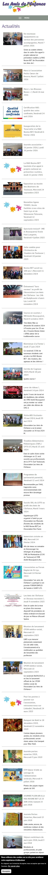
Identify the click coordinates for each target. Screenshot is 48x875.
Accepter (6, 871)
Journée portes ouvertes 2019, (33, 754)
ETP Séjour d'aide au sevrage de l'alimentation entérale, (33, 776)
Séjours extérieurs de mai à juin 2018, (34, 840)
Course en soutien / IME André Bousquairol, (34, 316)
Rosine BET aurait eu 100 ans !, (34, 271)
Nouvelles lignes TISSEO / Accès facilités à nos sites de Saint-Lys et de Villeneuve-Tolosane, (34, 211)
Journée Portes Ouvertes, (34, 817)
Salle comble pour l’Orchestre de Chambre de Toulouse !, (34, 253)
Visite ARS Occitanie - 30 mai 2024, (33, 418)
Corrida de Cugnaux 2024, (32, 372)
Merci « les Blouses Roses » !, (34, 92)
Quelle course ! (30, 379)
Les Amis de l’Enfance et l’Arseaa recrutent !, (34, 598)
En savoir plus (14, 866)
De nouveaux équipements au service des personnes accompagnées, (34, 39)
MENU (26, 18)
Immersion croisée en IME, (33, 539)
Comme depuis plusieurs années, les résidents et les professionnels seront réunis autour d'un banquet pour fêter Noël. (34, 738)
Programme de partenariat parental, (34, 477)
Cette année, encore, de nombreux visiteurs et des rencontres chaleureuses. (34, 827)
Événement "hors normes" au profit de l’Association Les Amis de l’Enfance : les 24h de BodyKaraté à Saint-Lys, (34, 295)
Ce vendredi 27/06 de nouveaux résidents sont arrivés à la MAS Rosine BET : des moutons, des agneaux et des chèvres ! (33, 356)
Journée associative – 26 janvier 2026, (34, 147)
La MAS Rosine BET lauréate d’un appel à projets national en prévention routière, (33, 169)
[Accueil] (24, 6)
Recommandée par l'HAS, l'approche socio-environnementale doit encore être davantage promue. (33, 489)
